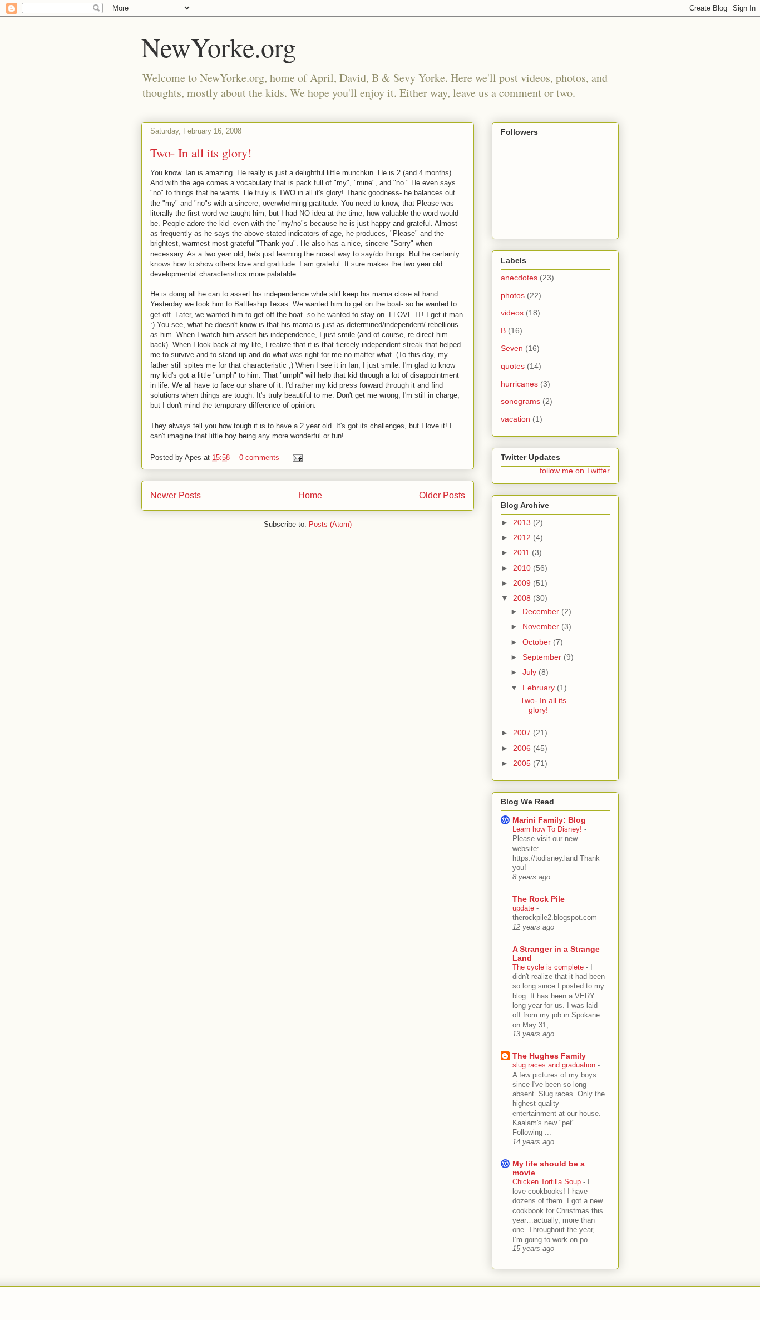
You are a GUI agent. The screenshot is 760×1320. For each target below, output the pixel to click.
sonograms (520, 401)
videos (512, 312)
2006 (523, 748)
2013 (523, 522)
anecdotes (519, 277)
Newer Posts (175, 495)
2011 (522, 552)
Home (310, 495)
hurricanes (519, 383)
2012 (523, 537)
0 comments (259, 457)
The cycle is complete (549, 967)
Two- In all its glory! (200, 153)
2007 (523, 732)
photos (513, 295)
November (541, 626)
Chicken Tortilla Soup (547, 1182)
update (524, 908)
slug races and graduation (555, 1065)
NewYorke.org (218, 47)
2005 (523, 763)
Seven (512, 348)
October (537, 641)
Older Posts (442, 495)
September (543, 656)
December (541, 611)
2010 (523, 567)
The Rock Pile (538, 898)
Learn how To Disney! (548, 829)
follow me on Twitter (575, 470)
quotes (513, 366)
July (530, 672)
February (539, 687)
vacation (515, 418)
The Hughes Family (549, 1055)
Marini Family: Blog (549, 819)
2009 (523, 583)
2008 (523, 598)
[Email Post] (296, 457)
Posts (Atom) (330, 524)
